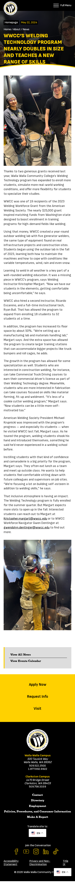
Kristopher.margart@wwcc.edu (25, 518)
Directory (37, 800)
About (16, 29)
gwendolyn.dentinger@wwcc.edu (27, 527)
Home (7, 29)
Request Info (37, 696)
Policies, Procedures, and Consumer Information (37, 811)
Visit (37, 708)
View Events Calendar (25, 661)
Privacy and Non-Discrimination (39, 862)
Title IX (65, 862)
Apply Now (37, 684)
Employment (37, 806)
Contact (37, 795)
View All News (20, 654)
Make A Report (37, 817)
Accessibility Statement (11, 862)
